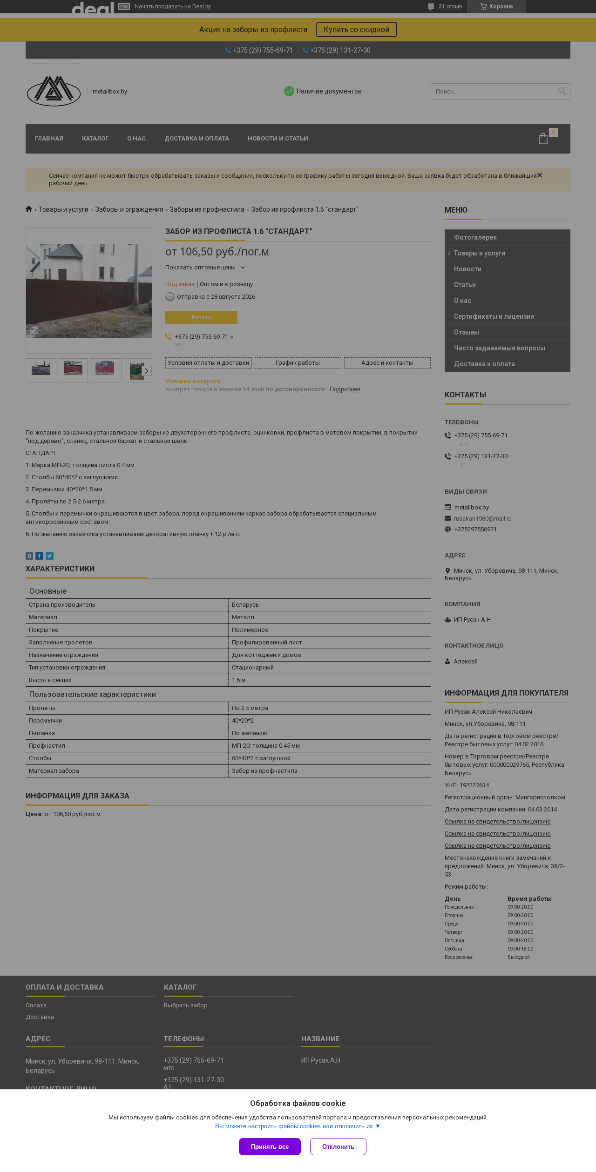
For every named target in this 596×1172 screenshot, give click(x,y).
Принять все (270, 1146)
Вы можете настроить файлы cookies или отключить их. (295, 1126)
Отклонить (338, 1146)
